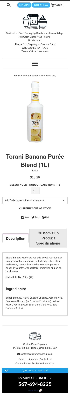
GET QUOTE (24, 5)
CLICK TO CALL (41, 5)
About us (33, 359)
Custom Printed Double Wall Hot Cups (35, 363)
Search (22, 359)
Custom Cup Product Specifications (48, 238)
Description (15, 238)
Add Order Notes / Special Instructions (35, 200)
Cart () (59, 4)
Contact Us (45, 359)
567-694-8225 (35, 384)
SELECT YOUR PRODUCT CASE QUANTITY (35, 185)
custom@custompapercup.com (37, 353)
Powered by (33, 390)
